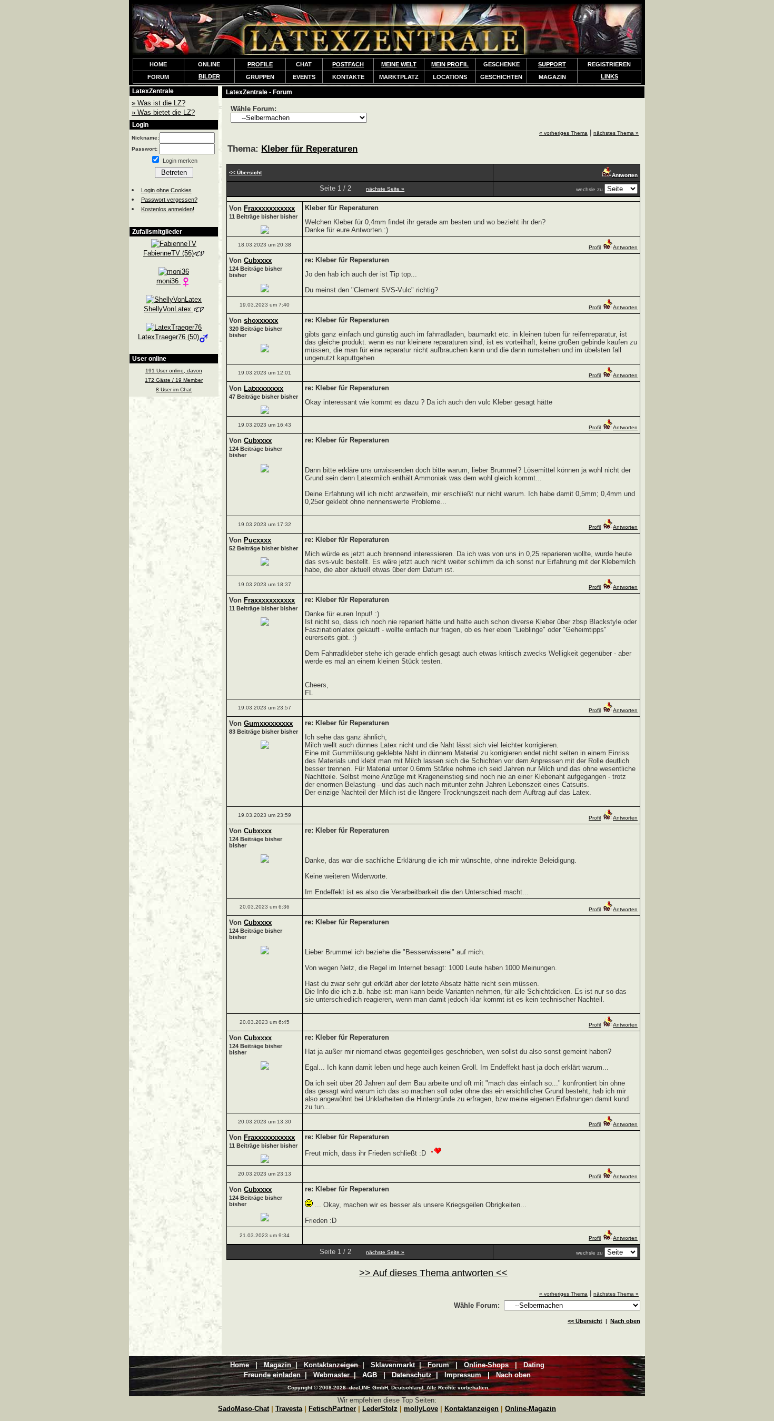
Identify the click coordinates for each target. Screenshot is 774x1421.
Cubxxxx (258, 260)
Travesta (288, 1409)
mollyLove (421, 1409)
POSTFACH (348, 64)
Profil (595, 247)
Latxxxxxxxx (263, 388)
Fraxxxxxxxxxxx (269, 208)
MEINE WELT (398, 64)
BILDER (209, 76)
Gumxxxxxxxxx (268, 723)
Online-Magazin (530, 1409)
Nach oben (625, 1321)
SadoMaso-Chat (243, 1409)
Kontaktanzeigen (471, 1409)
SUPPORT (552, 64)
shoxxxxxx (261, 320)
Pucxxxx (257, 540)
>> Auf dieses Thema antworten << (433, 1273)
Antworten (625, 247)
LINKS (609, 76)
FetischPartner (332, 1409)
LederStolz (380, 1409)
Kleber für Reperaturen (309, 149)
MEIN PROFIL (450, 64)
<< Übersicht (585, 1321)
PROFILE (260, 64)
